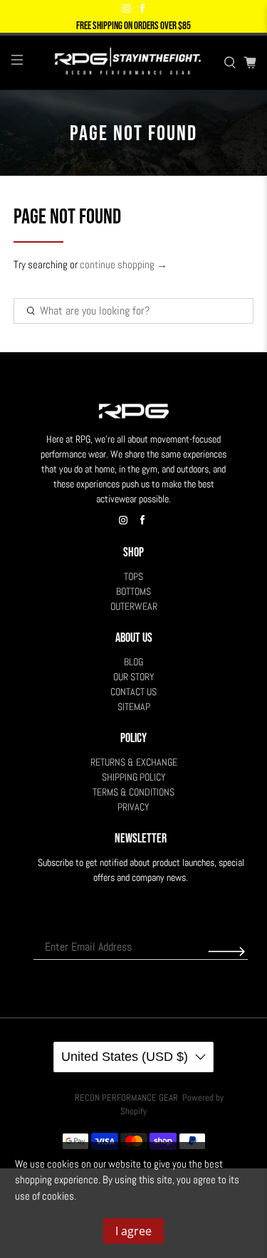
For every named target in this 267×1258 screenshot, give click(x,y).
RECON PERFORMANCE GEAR (126, 1098)
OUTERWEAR (133, 606)
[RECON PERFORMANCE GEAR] (123, 62)
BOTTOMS (133, 591)
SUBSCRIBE (226, 951)
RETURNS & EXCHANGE (133, 762)
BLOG (133, 661)
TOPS (133, 576)
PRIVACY (133, 806)
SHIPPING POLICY (134, 777)
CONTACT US (133, 691)
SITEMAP (133, 706)
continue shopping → (123, 264)
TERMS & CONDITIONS (133, 792)
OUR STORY (134, 676)
